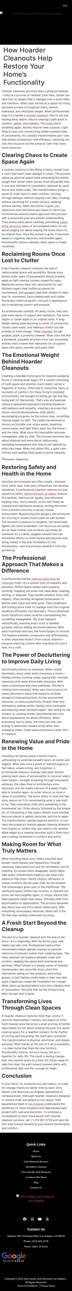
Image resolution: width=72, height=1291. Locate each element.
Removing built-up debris (40, 493)
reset (54, 941)
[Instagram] (32, 1219)
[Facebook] (24, 1219)
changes (46, 331)
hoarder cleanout (37, 115)
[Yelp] (47, 1219)
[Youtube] (40, 1219)
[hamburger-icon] (65, 5)
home (49, 123)
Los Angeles (36, 1104)
